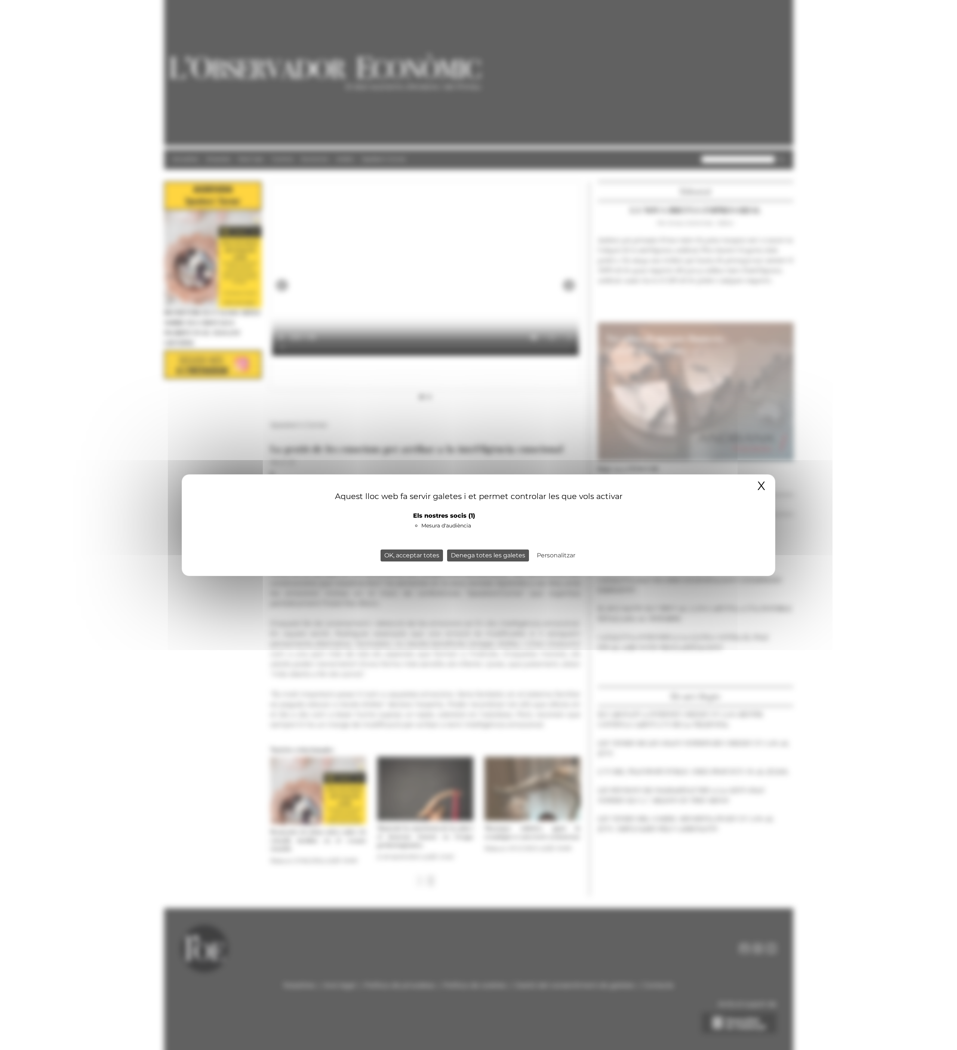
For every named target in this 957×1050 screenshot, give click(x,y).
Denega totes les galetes (488, 555)
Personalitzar (556, 555)
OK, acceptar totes (411, 555)
